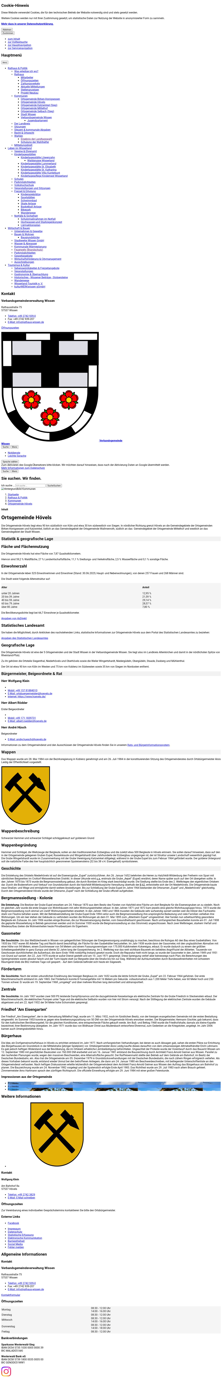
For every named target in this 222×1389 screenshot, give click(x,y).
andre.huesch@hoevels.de (27, 739)
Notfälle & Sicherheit (26, 215)
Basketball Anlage (31, 206)
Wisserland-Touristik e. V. (28, 283)
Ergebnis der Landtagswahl (36, 139)
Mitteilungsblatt (23, 145)
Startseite (13, 494)
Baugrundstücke (30, 237)
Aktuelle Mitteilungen (33, 86)
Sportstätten (28, 197)
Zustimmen (8, 33)
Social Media (15, 1244)
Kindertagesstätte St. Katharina (39, 169)
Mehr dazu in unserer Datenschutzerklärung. (27, 23)
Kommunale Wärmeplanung (30, 246)
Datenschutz (15, 1231)
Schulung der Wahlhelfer (35, 142)
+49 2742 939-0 (22, 315)
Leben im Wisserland (20, 148)
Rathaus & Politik (17, 68)
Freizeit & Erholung (25, 191)
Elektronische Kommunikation (25, 1238)
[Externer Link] (6, 1372)
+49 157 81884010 (22, 690)
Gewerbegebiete (23, 255)
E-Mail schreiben (21, 1197)
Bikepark (26, 209)
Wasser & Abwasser (25, 243)
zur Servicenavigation (20, 48)
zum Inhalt (14, 38)
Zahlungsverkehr (30, 83)
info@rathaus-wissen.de (26, 322)
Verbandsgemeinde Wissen (36, 117)
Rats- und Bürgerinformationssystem (148, 745)
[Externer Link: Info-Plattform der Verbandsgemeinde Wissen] (18, 1382)
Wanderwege (28, 212)
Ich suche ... (8, 485)
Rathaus (19, 74)
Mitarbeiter (27, 77)
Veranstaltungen (23, 271)
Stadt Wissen (28, 114)
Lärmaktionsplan (30, 225)
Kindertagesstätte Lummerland (38, 163)
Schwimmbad (29, 200)
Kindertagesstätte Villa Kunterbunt (40, 172)
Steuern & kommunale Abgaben (32, 129)
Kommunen (21, 95)
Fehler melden (16, 1247)
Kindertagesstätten (25, 154)
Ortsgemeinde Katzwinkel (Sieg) (39, 105)
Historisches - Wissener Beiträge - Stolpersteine (41, 277)
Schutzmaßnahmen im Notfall (38, 219)
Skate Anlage (28, 203)
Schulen (19, 179)
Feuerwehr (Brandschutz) (28, 249)
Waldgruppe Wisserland (40, 160)
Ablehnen (7, 29)
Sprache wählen (10, 461)
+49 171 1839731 (22, 718)
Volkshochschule (24, 185)
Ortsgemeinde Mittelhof (34, 108)
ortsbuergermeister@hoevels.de (30, 693)
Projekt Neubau (29, 92)
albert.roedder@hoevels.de (27, 721)
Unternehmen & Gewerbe (28, 231)
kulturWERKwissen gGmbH (29, 286)
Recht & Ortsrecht (24, 132)
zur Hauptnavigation (19, 45)
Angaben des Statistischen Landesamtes (24, 638)
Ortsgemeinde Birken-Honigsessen (40, 99)
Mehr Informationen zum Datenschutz (23, 468)
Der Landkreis (22, 123)
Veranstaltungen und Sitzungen (32, 188)
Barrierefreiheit (16, 1241)
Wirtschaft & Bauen (19, 228)
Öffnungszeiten (30, 80)
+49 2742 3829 (21, 1194)
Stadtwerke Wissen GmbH (29, 240)
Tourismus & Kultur (19, 265)
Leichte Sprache (17, 455)
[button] (25, 796)
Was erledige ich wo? (26, 71)
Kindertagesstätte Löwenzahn (38, 157)
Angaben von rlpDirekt (14, 618)
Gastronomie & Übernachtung (31, 274)
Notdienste (14, 452)
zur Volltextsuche (17, 42)
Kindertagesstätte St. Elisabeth (38, 166)
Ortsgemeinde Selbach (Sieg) (37, 111)
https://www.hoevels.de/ (27, 696)
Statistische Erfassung (21, 1234)
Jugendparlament (37, 120)
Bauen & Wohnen (24, 234)
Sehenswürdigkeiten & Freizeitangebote (36, 268)
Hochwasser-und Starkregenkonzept (41, 222)
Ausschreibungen (24, 262)
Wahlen (18, 135)
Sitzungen (20, 126)
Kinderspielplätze (30, 194)
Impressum (14, 1228)
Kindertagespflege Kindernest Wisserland (44, 175)
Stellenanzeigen (30, 89)
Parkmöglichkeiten (25, 182)
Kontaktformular (10, 1295)
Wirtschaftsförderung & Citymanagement (37, 259)
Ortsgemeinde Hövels (33, 102)
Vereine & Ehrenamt (25, 151)
